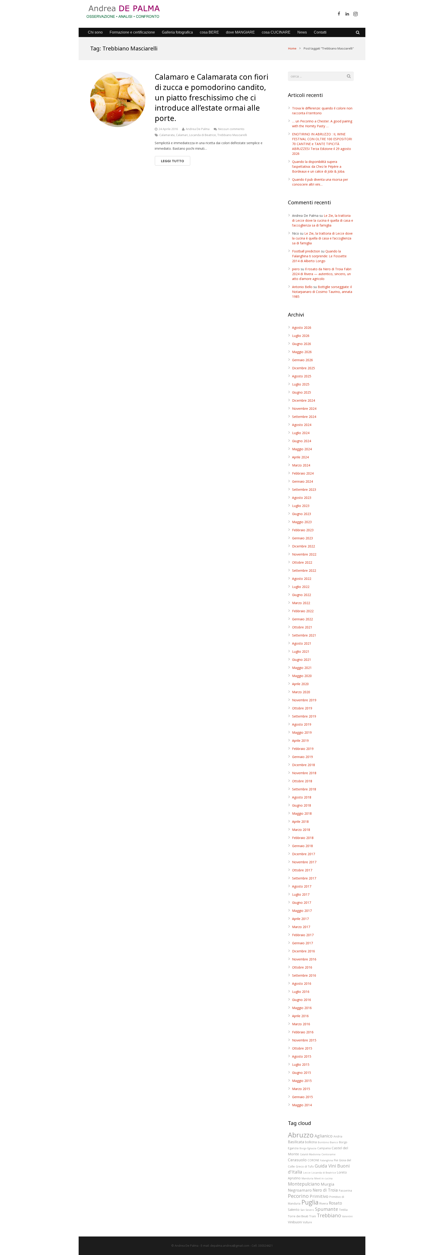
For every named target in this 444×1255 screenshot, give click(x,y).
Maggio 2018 (302, 813)
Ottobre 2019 (302, 708)
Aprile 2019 (300, 740)
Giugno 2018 (301, 805)
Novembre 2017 (304, 862)
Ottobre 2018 (302, 781)
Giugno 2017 (301, 902)
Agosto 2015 (301, 1056)
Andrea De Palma (198, 129)
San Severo (307, 1210)
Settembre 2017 (304, 878)
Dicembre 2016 (303, 951)
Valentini (347, 1216)
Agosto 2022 (301, 578)
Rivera (323, 1203)
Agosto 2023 (301, 497)
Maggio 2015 (302, 1080)
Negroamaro (300, 1190)
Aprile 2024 (300, 457)
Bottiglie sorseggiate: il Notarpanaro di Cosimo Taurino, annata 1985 (322, 292)
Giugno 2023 (301, 514)
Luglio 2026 (300, 335)
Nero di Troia (325, 1190)
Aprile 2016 (300, 1016)
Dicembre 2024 (303, 400)
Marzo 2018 (301, 829)
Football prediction (306, 251)
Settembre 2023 (304, 489)
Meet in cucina (323, 1178)
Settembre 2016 (304, 975)
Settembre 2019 (304, 716)
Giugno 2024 (301, 441)
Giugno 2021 (301, 659)
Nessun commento (231, 129)
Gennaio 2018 (302, 846)
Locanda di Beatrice (202, 135)
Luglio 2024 (300, 433)
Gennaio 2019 (302, 757)
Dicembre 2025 (303, 368)
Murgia (327, 1184)
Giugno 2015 (301, 1072)
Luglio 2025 (300, 384)
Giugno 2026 (301, 344)
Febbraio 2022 (303, 611)
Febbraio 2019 (303, 748)
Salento (293, 1209)
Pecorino (298, 1196)
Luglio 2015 (300, 1064)
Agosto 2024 (301, 424)
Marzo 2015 (301, 1089)
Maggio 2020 (302, 676)
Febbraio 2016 (303, 1032)
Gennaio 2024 (302, 481)
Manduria (307, 1178)
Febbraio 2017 (303, 935)
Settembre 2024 (304, 416)
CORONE (313, 1160)
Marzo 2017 (301, 927)
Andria (337, 1136)
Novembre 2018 (304, 773)
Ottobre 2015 (302, 1048)
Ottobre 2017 (302, 870)
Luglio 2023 (300, 505)
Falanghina (326, 1160)
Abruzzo (301, 1135)
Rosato (335, 1203)
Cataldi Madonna (310, 1154)
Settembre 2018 (304, 789)
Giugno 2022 (301, 595)
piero (296, 269)
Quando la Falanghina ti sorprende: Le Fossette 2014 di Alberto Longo (319, 256)
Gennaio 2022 (302, 619)
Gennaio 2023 (302, 538)
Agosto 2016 (301, 983)
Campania (324, 1148)
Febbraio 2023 (303, 530)
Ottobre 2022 (302, 562)
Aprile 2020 (300, 684)
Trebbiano (329, 1215)
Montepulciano (304, 1184)
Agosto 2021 (301, 643)
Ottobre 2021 (302, 627)
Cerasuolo (297, 1159)
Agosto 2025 (301, 376)
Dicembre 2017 (303, 854)
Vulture (307, 1222)
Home (292, 48)
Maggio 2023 (302, 522)
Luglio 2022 (300, 586)
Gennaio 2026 (302, 360)
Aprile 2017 (300, 918)
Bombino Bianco (328, 1142)
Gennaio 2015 (302, 1097)
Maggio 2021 (302, 667)
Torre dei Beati (298, 1216)
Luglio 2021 (300, 651)
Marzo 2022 (301, 603)
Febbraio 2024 (303, 473)
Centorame (328, 1154)
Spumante (326, 1209)
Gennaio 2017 (302, 943)
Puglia (309, 1202)
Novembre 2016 (304, 959)
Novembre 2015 (304, 1040)
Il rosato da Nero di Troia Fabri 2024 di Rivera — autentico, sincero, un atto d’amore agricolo (321, 274)
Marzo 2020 (301, 692)
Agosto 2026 (301, 327)
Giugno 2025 (301, 392)
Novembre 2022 (304, 554)
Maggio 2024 (302, 449)
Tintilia (343, 1210)
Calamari (182, 135)
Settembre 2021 (304, 635)
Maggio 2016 (302, 1008)
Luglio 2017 (300, 894)
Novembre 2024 (304, 408)
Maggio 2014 (302, 1105)
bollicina (311, 1142)
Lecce (307, 1172)
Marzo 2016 (301, 1024)
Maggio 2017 (302, 910)
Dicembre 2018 (303, 765)
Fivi (336, 1160)
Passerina (345, 1190)
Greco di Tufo (305, 1166)
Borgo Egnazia (307, 1148)
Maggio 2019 (302, 732)
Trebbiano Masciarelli (232, 135)
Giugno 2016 (301, 999)
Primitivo (319, 1196)
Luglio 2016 (300, 991)
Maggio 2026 (302, 352)
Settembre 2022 (304, 570)
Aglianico (323, 1136)
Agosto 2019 (301, 724)
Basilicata (296, 1141)
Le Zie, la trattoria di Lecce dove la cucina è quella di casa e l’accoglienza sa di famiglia (322, 220)
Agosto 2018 (301, 797)
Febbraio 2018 (303, 838)
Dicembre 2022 (303, 546)
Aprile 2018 (300, 821)
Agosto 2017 (301, 886)
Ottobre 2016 (302, 967)
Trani (312, 1216)
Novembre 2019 (304, 700)
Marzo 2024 (301, 465)
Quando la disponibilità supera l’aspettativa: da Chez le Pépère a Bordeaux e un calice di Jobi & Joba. (318, 166)
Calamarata (167, 135)
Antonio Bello (302, 287)
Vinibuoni (295, 1222)
